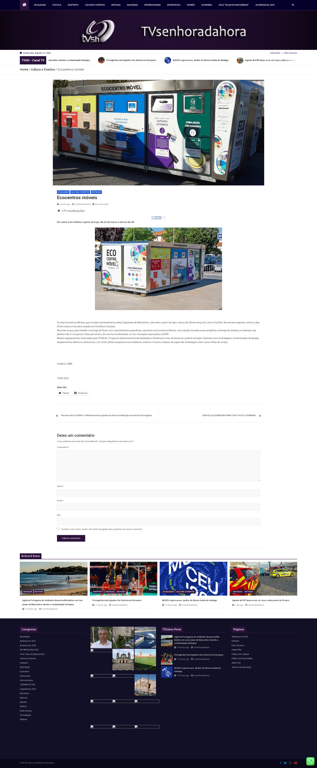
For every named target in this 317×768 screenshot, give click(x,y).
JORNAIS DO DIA (27, 684)
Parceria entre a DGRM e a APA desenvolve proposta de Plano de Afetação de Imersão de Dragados (106, 415)
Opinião (191, 5)
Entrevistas (173, 5)
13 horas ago (31, 609)
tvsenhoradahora (82, 204)
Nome (60, 486)
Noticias (116, 5)
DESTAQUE (96, 192)
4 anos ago (65, 204)
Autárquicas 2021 (28, 641)
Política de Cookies (240, 654)
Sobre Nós (275, 53)
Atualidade (40, 5)
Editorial (235, 641)
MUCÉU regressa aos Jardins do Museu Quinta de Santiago (189, 600)
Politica (57, 5)
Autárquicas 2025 (265, 5)
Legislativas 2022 (28, 689)
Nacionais (132, 5)
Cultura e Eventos (95, 5)
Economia (207, 5)
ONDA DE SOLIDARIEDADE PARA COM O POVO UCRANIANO (229, 415)
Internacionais (152, 5)
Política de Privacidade (242, 658)
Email (60, 501)
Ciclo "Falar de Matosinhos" (32, 654)
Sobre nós (236, 663)
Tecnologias (25, 715)
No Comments (101, 204)
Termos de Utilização (241, 667)
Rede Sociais (26, 711)
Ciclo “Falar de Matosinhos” (234, 5)
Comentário (63, 447)
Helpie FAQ (236, 650)
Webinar (23, 719)
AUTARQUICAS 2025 (29, 650)
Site (58, 515)
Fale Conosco (290, 53)
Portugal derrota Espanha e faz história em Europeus (116, 600)
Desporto (73, 5)
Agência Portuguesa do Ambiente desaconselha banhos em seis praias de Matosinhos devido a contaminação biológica (196, 640)
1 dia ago (239, 605)
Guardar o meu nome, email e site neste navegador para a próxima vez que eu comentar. (101, 529)
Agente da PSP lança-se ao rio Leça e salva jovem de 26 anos (260, 600)
